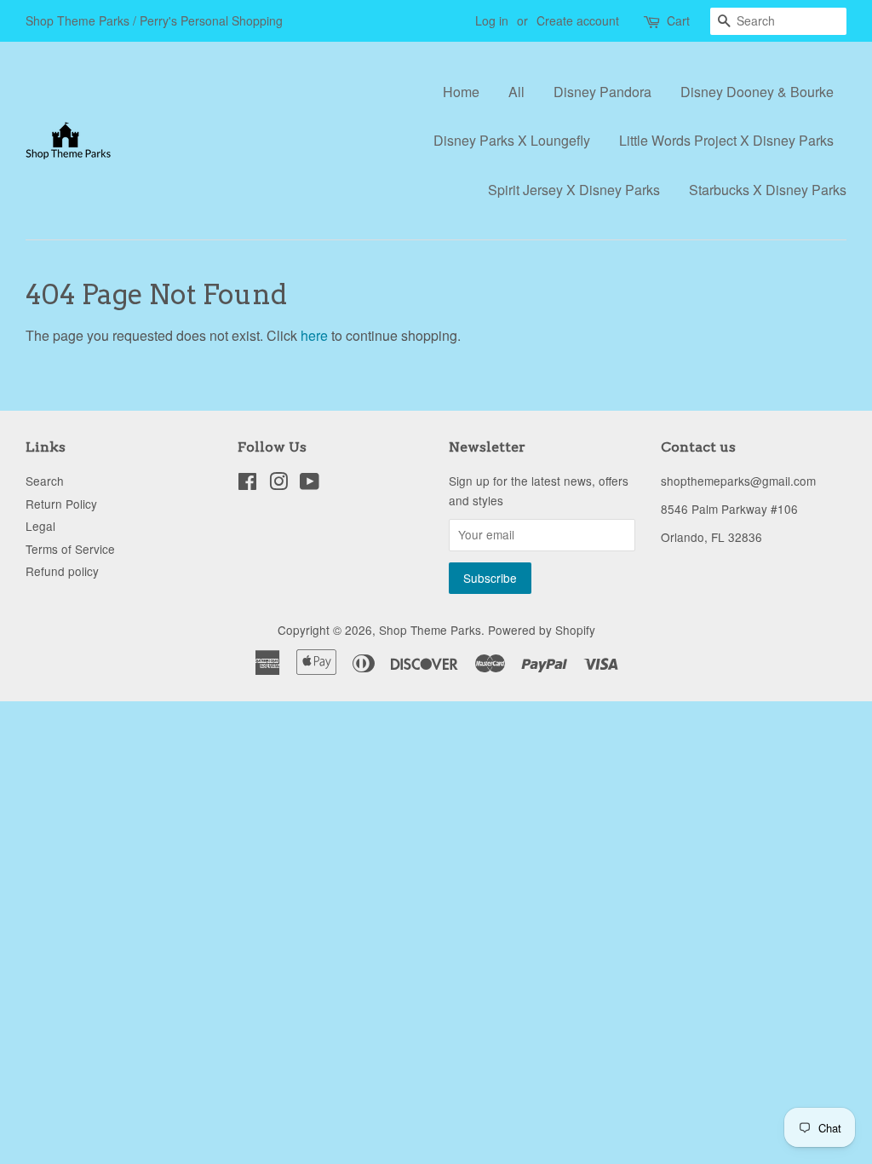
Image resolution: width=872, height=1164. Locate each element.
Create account (577, 20)
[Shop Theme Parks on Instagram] (278, 484)
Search (45, 480)
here (314, 335)
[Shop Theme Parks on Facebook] (247, 484)
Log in (491, 20)
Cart (678, 20)
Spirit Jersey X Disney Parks (574, 189)
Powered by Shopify (541, 629)
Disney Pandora (602, 91)
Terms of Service (70, 548)
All (516, 91)
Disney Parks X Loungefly (511, 140)
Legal (40, 525)
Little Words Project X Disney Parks (726, 140)
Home (461, 91)
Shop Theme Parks (430, 629)
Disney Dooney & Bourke (757, 91)
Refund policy (62, 570)
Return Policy (61, 503)
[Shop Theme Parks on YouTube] (309, 484)
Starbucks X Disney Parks (767, 189)
